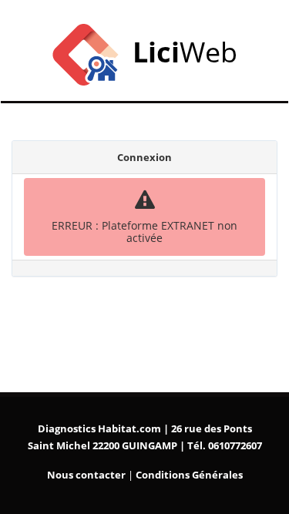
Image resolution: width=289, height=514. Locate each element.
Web (185, 52)
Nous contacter (86, 475)
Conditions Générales (189, 475)
